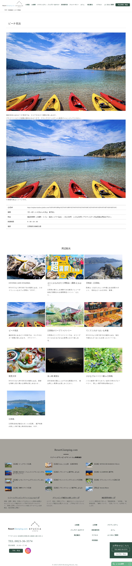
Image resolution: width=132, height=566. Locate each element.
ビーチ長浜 (13, 331)
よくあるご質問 (109, 5)
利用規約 (95, 540)
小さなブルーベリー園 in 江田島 (99, 376)
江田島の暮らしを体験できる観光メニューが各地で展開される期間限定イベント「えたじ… (63, 292)
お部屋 (27, 5)
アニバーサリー (74, 5)
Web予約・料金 (123, 5)
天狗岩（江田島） (93, 283)
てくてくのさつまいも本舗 (97, 331)
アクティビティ (42, 5)
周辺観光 (90, 5)
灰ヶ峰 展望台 (53, 376)
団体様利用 (64, 5)
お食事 (34, 5)
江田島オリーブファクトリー (59, 331)
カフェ (82, 5)
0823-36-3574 (122, 549)
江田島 (11, 419)
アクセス (99, 5)
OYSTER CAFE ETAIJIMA (19, 283)
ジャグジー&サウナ (53, 5)
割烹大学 (12, 376)
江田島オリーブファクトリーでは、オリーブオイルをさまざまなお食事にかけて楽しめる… (63, 337)
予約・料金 (16, 550)
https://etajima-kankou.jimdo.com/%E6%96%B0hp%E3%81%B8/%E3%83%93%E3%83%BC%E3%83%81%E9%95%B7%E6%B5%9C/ (72, 207)
